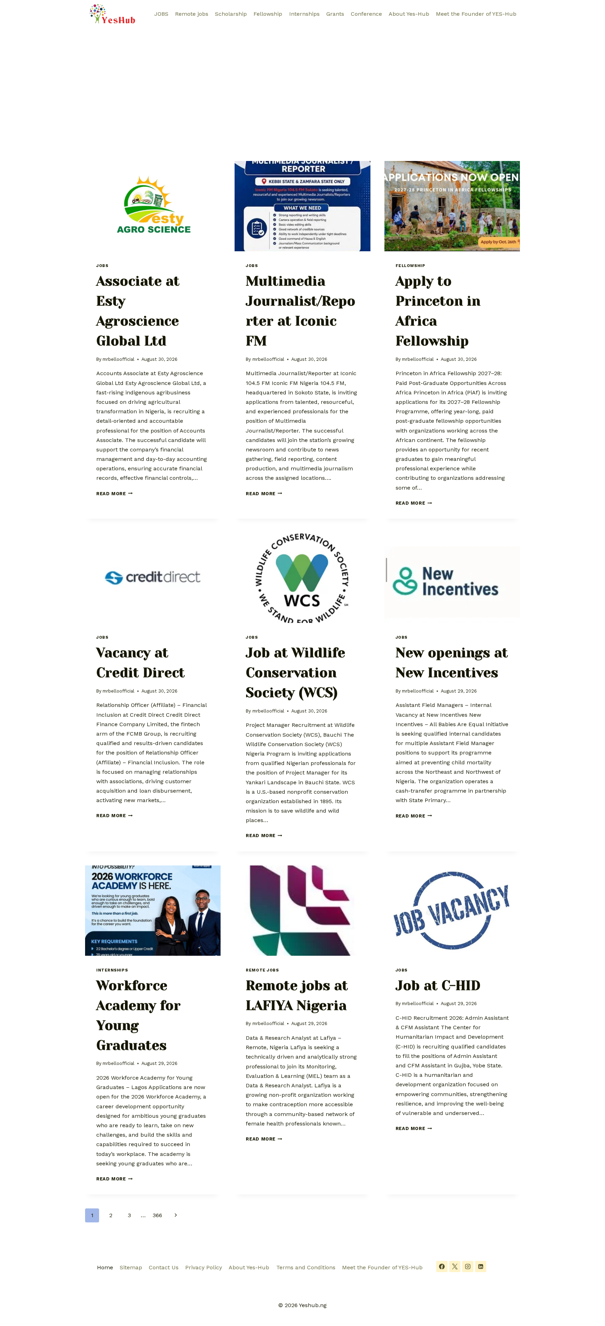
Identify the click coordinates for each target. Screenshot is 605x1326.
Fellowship (267, 13)
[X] (454, 1266)
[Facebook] (441, 1266)
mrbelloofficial (118, 359)
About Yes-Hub (409, 13)
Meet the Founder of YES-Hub (476, 13)
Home (105, 1267)
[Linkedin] (480, 1266)
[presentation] (153, 206)
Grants (335, 13)
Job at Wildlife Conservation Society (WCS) (295, 672)
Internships (304, 13)
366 (157, 1215)
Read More (114, 493)
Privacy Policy (203, 1267)
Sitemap (131, 1267)
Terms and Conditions (305, 1267)
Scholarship (231, 13)
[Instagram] (467, 1266)
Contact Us (164, 1267)
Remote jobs (191, 13)
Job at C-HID (438, 985)
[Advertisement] (302, 80)
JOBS (161, 13)
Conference (366, 13)
